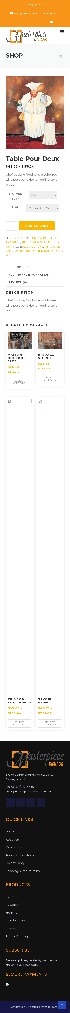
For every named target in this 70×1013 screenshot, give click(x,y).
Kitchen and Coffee (34, 242)
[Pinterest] (35, 22)
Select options (19, 382)
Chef (9, 251)
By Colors (12, 905)
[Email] (51, 22)
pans (47, 251)
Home (10, 831)
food (28, 251)
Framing (11, 912)
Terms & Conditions (20, 855)
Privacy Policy (15, 863)
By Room (12, 897)
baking (38, 246)
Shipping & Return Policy (23, 871)
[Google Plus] (40, 22)
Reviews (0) (18, 282)
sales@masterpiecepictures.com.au (35, 13)
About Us (12, 839)
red (61, 251)
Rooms (10, 246)
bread (48, 246)
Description (19, 267)
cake (56, 246)
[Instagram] (46, 22)
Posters (53, 242)
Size (15, 206)
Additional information (29, 274)
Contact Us (14, 847)
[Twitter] (18, 22)
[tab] (19, 267)
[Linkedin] (29, 22)
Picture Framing (17, 936)
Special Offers (16, 920)
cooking (18, 251)
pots (54, 251)
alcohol (27, 246)
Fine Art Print (41, 238)
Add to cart (37, 226)
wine (9, 255)
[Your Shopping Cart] (60, 56)
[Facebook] (24, 22)
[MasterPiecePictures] (27, 36)
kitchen (38, 251)
